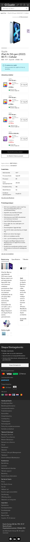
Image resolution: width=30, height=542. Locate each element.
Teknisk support (6, 471)
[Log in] (24, 5)
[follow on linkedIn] (14, 539)
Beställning (4, 463)
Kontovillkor (5, 413)
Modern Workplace (7, 439)
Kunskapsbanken (6, 508)
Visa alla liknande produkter (15, 152)
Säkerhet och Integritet (8, 499)
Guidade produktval (7, 429)
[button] (18, 5)
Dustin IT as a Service (8, 437)
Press (3, 481)
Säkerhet (4, 450)
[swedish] (2, 395)
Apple (4, 51)
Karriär (3, 487)
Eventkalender (5, 510)
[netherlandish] (17, 395)
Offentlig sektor (6, 497)
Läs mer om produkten (7, 254)
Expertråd (4, 513)
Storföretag (5, 494)
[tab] (5, 259)
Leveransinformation (7, 408)
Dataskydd (4, 447)
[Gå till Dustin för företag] (10, 5)
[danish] (10, 395)
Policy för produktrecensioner (10, 426)
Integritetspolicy (6, 416)
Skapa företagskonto (15, 365)
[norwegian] (6, 395)
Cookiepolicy (5, 418)
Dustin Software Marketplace (10, 457)
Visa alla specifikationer (7, 198)
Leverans (4, 466)
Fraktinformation (6, 411)
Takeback (4, 455)
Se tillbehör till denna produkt (15, 156)
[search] (26, 8)
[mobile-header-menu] (2, 5)
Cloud (3, 445)
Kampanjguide (5, 424)
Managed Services (7, 434)
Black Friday (5, 515)
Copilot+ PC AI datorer (8, 518)
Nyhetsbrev (5, 505)
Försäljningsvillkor (7, 403)
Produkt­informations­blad (15, 83)
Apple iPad (3, 13)
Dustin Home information (9, 476)
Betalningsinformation (8, 406)
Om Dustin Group (6, 484)
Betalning (4, 473)
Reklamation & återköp (8, 468)
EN (5, 485)
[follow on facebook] (10, 539)
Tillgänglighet (5, 421)
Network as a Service (8, 442)
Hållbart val (4, 489)
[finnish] (13, 395)
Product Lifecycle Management (11, 452)
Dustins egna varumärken (9, 492)
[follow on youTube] (18, 539)
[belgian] (21, 395)
